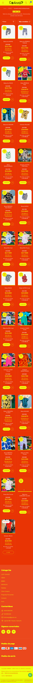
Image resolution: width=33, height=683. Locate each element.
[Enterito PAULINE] (28, 141)
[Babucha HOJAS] (12, 99)
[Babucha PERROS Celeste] (28, 59)
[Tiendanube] (6, 676)
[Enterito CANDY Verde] (28, 346)
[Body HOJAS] (12, 304)
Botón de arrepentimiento (11, 673)
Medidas (3, 588)
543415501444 (8, 610)
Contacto (3, 598)
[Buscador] (26, 2)
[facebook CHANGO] (8, 632)
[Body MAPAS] (28, 222)
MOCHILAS (4, 584)
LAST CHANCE (5, 574)
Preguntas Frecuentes (7, 595)
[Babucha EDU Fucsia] (28, 470)
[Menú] (3, 2)
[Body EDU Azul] (12, 264)
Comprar (6, 58)
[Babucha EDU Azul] (12, 344)
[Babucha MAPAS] (12, 58)
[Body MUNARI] (28, 427)
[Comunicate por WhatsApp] (30, 675)
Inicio (5, 8)
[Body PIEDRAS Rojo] (28, 101)
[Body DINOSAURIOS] (12, 182)
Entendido (28, 680)
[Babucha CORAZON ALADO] (28, 512)
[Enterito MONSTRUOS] (28, 387)
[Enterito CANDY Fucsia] (12, 387)
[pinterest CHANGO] (14, 632)
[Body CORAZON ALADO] (12, 429)
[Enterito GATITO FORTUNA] (28, 182)
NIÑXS (3, 578)
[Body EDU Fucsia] (28, 264)
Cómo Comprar (5, 591)
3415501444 (7, 614)
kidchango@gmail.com (10, 617)
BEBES (10, 8)
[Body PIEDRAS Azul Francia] (12, 470)
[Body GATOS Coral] (28, 304)
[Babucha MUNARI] (12, 141)
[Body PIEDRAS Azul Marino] (12, 224)
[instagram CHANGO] (3, 632)
